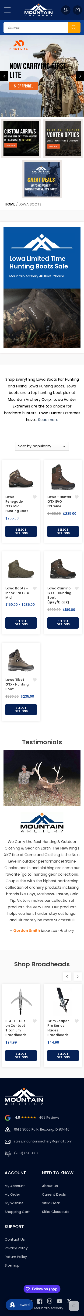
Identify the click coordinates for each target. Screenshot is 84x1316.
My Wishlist (14, 1203)
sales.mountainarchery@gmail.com (43, 1141)
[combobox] (42, 27)
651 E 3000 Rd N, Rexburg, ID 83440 (42, 1129)
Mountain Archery (48, 1308)
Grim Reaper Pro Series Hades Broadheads (58, 1028)
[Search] (74, 27)
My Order (12, 1194)
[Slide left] (67, 976)
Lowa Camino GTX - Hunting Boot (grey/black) (59, 595)
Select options (21, 531)
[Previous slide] (4, 76)
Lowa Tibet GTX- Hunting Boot (17, 684)
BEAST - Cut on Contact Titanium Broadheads (16, 1028)
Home (10, 204)
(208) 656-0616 (26, 1153)
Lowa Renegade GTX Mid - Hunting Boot (16, 503)
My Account (15, 1185)
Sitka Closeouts (55, 1211)
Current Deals (54, 1194)
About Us (50, 1185)
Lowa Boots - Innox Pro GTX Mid (17, 593)
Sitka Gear (51, 1203)
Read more (48, 419)
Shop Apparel (23, 86)
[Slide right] (78, 976)
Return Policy (16, 1256)
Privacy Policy (16, 1248)
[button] (7, 10)
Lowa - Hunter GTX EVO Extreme (59, 501)
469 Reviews (49, 1117)
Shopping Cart (17, 1211)
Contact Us (15, 1239)
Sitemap (12, 1265)
